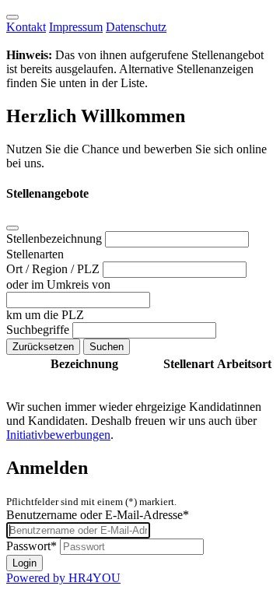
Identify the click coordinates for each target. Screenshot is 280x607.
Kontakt (26, 26)
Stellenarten (35, 254)
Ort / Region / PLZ (54, 268)
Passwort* (31, 546)
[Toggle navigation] (12, 17)
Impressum (76, 26)
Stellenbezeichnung (55, 238)
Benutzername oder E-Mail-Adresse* (97, 514)
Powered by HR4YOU (63, 577)
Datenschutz (136, 26)
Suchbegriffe (39, 329)
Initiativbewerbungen (58, 434)
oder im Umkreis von (58, 284)
